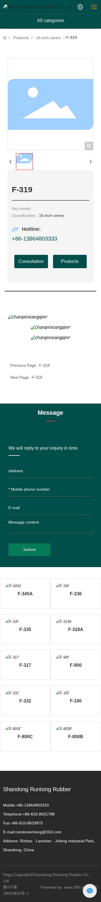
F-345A (25, 593)
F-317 (25, 665)
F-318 (37, 377)
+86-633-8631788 (39, 814)
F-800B (75, 736)
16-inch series (48, 37)
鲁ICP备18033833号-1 (16, 890)
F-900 (76, 665)
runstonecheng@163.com (38, 832)
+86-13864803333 (34, 239)
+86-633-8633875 (27, 823)
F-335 (25, 629)
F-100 (76, 701)
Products (21, 37)
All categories (50, 20)
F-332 (25, 701)
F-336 (76, 593)
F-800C (25, 736)
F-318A (75, 629)
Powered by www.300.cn (63, 887)
